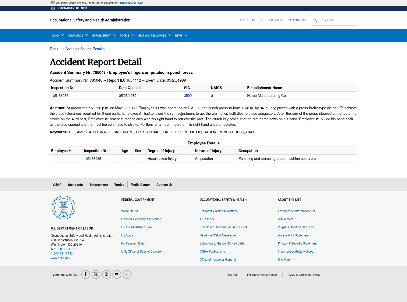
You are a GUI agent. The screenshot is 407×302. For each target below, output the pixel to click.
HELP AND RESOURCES (152, 35)
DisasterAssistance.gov (136, 227)
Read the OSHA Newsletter (218, 235)
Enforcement (98, 184)
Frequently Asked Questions (219, 211)
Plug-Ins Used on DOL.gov (296, 227)
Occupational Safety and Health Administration (90, 19)
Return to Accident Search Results (77, 48)
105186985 (59, 95)
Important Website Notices (295, 251)
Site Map (284, 259)
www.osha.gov (60, 258)
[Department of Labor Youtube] (116, 274)
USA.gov (127, 235)
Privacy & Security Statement (297, 243)
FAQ (262, 20)
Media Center (140, 184)
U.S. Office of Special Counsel (141, 251)
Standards (75, 184)
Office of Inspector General (218, 259)
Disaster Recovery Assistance (141, 219)
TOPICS (125, 35)
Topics (119, 184)
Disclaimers (285, 219)
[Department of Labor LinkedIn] (127, 274)
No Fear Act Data (133, 243)
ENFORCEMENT (102, 35)
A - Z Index (207, 219)
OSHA (56, 35)
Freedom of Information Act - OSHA (224, 227)
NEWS (179, 35)
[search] (315, 20)
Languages (300, 20)
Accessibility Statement (293, 235)
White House (129, 211)
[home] (63, 207)
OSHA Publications (212, 251)
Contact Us (248, 20)
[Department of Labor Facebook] (85, 274)
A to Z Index (276, 20)
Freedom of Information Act (296, 211)
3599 (188, 95)
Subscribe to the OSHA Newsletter (223, 243)
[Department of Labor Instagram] (106, 274)
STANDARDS (76, 35)
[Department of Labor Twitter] (96, 274)
